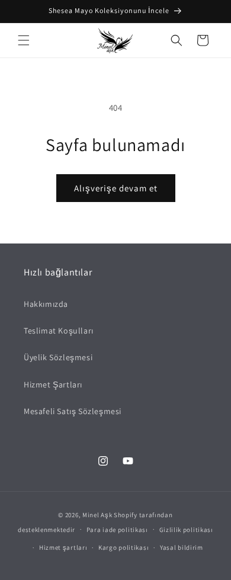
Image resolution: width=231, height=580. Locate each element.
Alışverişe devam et (116, 188)
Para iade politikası (117, 529)
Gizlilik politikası (186, 529)
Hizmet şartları (63, 547)
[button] (24, 40)
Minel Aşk (97, 515)
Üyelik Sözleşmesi (58, 357)
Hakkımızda (46, 304)
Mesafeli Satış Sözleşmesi (72, 411)
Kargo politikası (123, 547)
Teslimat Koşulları (59, 330)
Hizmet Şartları (53, 384)
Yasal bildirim (181, 547)
